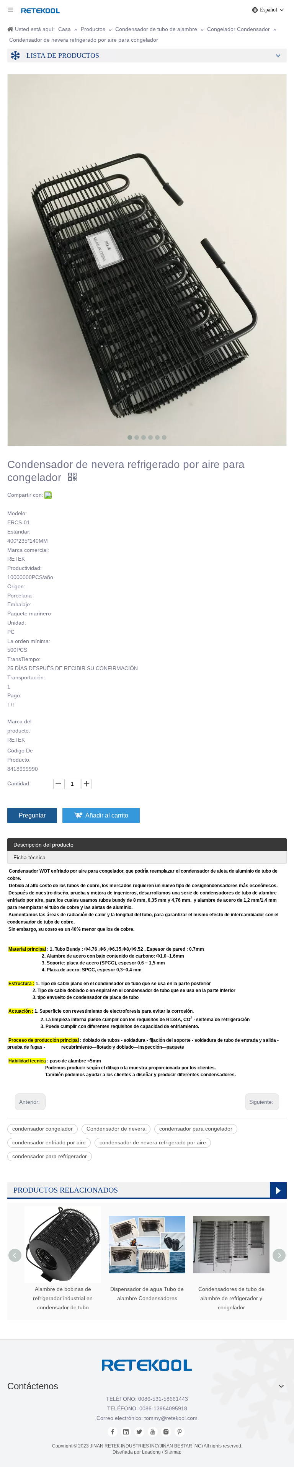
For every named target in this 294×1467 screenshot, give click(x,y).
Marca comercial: (28, 550)
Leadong (151, 1452)
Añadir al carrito (106, 815)
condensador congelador (42, 1129)
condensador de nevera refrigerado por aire (153, 1142)
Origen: (16, 586)
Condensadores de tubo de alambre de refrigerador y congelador (231, 1298)
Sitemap (172, 1452)
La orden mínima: (28, 641)
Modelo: (17, 513)
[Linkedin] (126, 1432)
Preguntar (32, 815)
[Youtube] (153, 1432)
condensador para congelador (195, 1129)
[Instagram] (166, 1432)
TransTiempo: (24, 659)
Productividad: (24, 568)
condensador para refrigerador (49, 1156)
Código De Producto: (20, 755)
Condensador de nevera (116, 1129)
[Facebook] (113, 1432)
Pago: (14, 695)
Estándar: (19, 532)
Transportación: (26, 677)
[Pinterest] (180, 1432)
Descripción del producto (43, 845)
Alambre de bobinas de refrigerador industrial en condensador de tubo (63, 1298)
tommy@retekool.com (171, 1418)
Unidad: (16, 623)
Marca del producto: (19, 726)
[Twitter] (139, 1432)
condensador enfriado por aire (49, 1142)
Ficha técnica (29, 857)
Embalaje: (19, 604)
